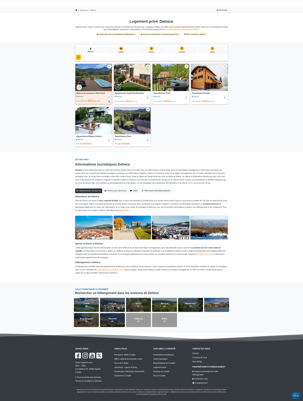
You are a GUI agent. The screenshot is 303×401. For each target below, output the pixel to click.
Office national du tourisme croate (128, 359)
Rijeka (191, 183)
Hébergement (84, 10)
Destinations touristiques (163, 355)
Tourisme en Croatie (122, 376)
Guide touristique (160, 359)
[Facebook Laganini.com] (78, 355)
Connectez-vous (201, 379)
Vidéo (135, 191)
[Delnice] (94, 227)
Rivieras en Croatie (161, 371)
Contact (195, 353)
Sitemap (97, 381)
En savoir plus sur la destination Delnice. (182, 29)
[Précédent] (79, 77)
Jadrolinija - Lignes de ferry (125, 367)
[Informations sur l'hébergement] (109, 97)
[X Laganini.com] (99, 355)
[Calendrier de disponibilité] (109, 101)
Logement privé (159, 367)
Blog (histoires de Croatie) (164, 363)
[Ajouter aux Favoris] (109, 66)
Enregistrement (200, 383)
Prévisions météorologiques (157, 191)
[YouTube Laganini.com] (92, 355)
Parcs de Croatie (121, 363)
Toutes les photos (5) (116, 191)
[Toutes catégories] (78, 57)
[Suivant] (108, 77)
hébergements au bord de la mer (110, 270)
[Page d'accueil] (76, 10)
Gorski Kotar (123, 210)
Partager (222, 10)
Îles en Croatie (159, 376)
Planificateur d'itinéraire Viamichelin (129, 371)
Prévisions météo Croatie (124, 355)
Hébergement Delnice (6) (90, 191)
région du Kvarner (205, 254)
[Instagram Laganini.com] (85, 355)
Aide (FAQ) (197, 362)
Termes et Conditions (84, 381)
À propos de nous (199, 357)
